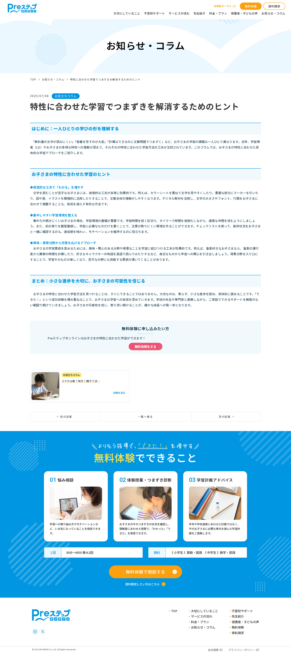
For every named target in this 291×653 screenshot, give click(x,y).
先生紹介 (199, 13)
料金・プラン (218, 13)
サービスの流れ (179, 13)
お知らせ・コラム (273, 13)
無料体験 (251, 6)
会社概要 (213, 649)
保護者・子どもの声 (244, 13)
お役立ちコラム (66, 96)
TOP (33, 79)
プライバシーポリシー (241, 649)
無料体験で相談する (145, 572)
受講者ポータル (223, 6)
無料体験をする (145, 346)
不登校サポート (154, 13)
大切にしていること (127, 13)
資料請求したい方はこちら (142, 584)
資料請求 (274, 6)
